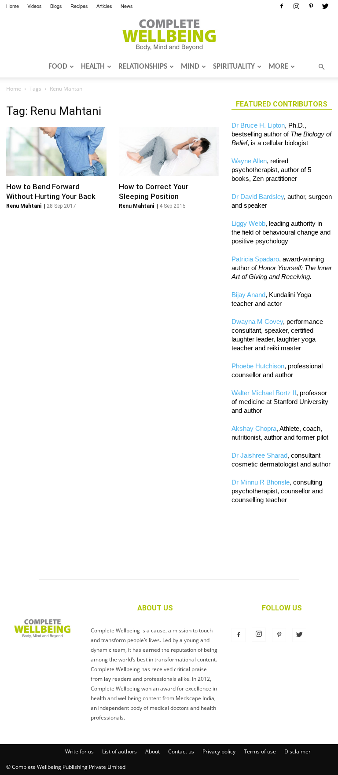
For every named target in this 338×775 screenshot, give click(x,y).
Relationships (142, 66)
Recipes (79, 5)
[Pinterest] (310, 6)
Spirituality (234, 66)
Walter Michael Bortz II (263, 393)
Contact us (181, 751)
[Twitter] (325, 6)
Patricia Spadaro (255, 259)
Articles (104, 5)
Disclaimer (297, 751)
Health (93, 66)
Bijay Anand (248, 294)
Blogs (56, 5)
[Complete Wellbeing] (169, 35)
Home (12, 5)
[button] (321, 66)
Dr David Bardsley (257, 196)
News (127, 5)
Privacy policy (218, 751)
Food (57, 66)
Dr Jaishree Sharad (259, 455)
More (278, 66)
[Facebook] (281, 6)
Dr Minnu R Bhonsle (260, 482)
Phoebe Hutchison (257, 366)
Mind (190, 66)
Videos (34, 5)
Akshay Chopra (253, 428)
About (152, 751)
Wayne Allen (249, 161)
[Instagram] (296, 6)
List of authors (119, 751)
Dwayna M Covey (257, 321)
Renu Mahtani (23, 206)
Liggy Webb (248, 223)
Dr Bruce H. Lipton (258, 125)
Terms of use (260, 751)
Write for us (79, 751)
